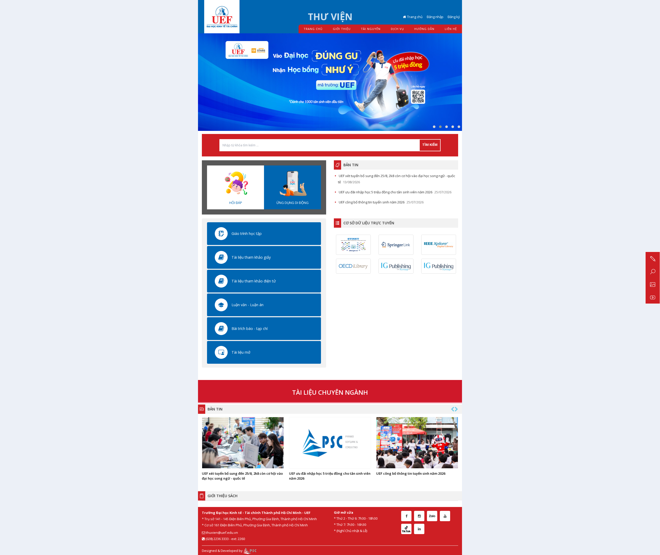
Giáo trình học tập (247, 233)
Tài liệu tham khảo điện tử (254, 281)
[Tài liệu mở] (221, 352)
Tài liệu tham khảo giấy (251, 257)
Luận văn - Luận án (247, 304)
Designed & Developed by (222, 550)
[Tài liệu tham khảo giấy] (221, 257)
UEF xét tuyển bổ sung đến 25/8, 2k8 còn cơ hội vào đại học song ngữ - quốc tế (242, 476)
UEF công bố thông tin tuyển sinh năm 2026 (372, 202)
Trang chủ (415, 16)
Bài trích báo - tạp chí (250, 328)
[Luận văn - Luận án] (221, 304)
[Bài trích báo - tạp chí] (221, 328)
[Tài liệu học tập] (221, 233)
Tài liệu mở (241, 352)
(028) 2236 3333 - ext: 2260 (225, 538)
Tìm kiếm (430, 144)
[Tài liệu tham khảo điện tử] (221, 280)
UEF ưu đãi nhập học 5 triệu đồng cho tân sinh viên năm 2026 (385, 192)
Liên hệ (451, 29)
